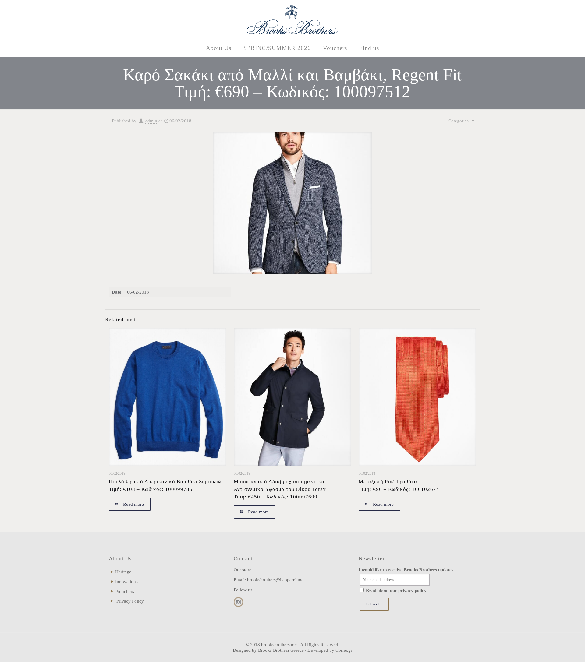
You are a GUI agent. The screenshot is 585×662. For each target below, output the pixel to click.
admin (151, 120)
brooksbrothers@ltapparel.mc (275, 579)
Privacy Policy (130, 601)
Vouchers (125, 591)
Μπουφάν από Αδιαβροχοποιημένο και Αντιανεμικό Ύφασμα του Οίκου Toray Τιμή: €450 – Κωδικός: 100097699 (280, 489)
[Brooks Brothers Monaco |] (292, 19)
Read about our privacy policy (396, 590)
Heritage (123, 571)
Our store (242, 569)
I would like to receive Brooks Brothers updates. (407, 569)
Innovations (126, 581)
